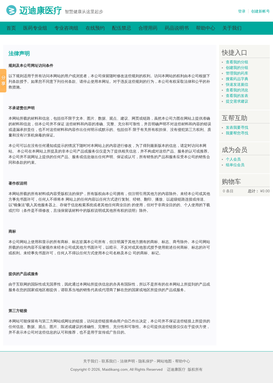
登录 (242, 11)
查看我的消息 (237, 90)
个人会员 (233, 159)
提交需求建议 (237, 101)
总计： (253, 191)
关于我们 (232, 28)
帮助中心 (205, 28)
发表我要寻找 (237, 127)
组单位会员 (235, 165)
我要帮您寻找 (237, 133)
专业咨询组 (66, 28)
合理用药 (148, 28)
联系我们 (109, 361)
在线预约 (95, 28)
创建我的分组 (237, 67)
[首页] (11, 14)
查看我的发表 (237, 95)
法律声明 (127, 361)
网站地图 (164, 361)
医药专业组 (35, 28)
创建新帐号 (260, 11)
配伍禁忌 (121, 28)
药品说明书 (177, 28)
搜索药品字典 (237, 79)
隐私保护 (145, 361)
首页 (11, 28)
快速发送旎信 (237, 84)
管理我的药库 (237, 73)
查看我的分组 (237, 62)
